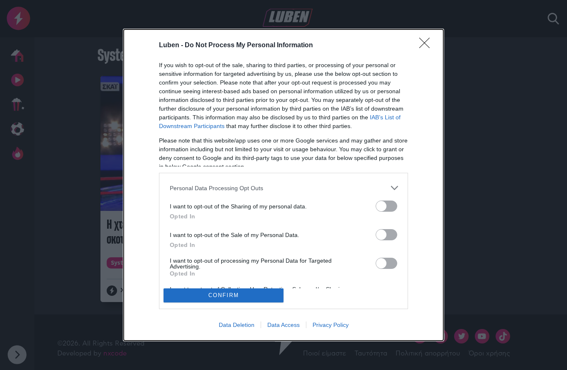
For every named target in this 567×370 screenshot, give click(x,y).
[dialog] (283, 185)
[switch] (386, 206)
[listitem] (283, 188)
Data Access (283, 325)
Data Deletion (236, 325)
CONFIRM (223, 295)
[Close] (427, 45)
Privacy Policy (331, 325)
